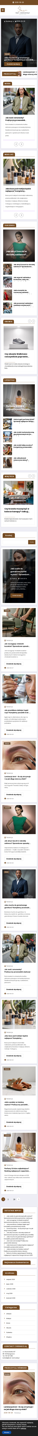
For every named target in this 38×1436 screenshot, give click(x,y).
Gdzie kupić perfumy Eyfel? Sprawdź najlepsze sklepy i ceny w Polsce (24, 418)
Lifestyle (7, 1132)
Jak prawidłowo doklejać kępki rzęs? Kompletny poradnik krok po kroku (17, 709)
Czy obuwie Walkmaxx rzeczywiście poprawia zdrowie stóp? (15, 353)
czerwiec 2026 (10, 1286)
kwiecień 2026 (10, 1295)
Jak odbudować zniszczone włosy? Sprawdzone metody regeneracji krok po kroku (24, 456)
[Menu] (3, 10)
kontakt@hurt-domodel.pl (11, 1355)
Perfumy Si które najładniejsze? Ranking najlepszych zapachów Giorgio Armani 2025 (18, 405)
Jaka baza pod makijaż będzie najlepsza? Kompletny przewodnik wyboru (18, 187)
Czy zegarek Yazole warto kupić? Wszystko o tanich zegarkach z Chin (17, 119)
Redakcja (8, 21)
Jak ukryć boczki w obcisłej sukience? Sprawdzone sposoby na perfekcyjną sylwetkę (18, 250)
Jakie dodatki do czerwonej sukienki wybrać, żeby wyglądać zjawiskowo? (23, 289)
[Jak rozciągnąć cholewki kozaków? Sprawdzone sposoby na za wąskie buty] (19, 619)
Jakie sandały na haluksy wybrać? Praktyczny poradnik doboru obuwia (16, 1101)
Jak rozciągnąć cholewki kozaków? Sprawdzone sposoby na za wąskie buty (16, 642)
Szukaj (8, 532)
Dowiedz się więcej (13, 64)
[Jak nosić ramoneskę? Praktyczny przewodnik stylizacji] (19, 945)
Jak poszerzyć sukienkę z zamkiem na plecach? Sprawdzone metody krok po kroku (24, 302)
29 (14, 1196)
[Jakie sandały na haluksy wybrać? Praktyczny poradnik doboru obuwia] (19, 1078)
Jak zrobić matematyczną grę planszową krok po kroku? (24, 431)
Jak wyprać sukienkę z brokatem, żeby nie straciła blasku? (22, 276)
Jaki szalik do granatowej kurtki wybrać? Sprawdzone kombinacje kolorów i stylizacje (20, 569)
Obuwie (7, 608)
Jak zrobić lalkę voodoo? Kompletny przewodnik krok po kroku (23, 444)
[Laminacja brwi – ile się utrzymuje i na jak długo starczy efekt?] (19, 752)
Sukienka (7, 805)
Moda (7, 54)
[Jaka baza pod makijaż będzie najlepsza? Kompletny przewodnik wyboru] (19, 1012)
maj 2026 (9, 1291)
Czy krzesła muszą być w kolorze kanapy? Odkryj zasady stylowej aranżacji (17, 508)
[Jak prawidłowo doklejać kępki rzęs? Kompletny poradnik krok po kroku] (19, 686)
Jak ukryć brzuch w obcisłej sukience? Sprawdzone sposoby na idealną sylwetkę (24, 263)
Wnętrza (9, 1334)
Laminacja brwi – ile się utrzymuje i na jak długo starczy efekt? (17, 775)
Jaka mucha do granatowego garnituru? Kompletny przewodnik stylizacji (18, 59)
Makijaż (7, 674)
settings (23, 1428)
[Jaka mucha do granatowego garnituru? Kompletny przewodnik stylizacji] (19, 881)
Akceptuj (6, 1432)
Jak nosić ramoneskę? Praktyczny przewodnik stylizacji (17, 968)
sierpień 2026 (10, 1277)
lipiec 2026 (9, 1281)
